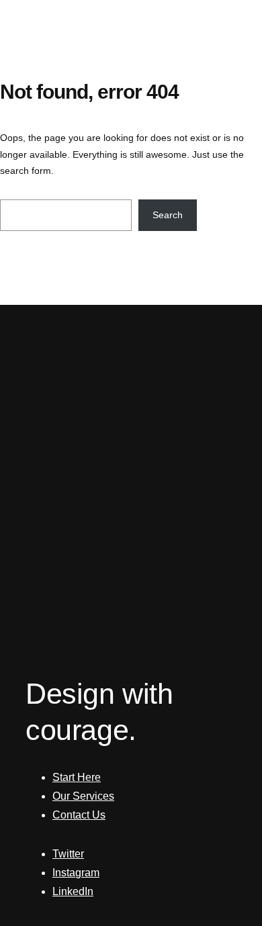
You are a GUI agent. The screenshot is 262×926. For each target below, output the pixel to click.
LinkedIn (72, 891)
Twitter (68, 854)
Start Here (76, 777)
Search (167, 215)
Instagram (75, 872)
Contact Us (78, 815)
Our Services (83, 796)
